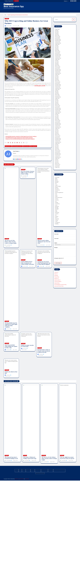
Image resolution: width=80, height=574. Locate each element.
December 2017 (58, 153)
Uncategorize (57, 222)
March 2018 (57, 149)
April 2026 (57, 34)
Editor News (21, 478)
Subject (55, 242)
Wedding (56, 223)
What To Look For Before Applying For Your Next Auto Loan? (43, 242)
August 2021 (57, 98)
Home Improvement (58, 197)
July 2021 (56, 99)
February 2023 (57, 82)
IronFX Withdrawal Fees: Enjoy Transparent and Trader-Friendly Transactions (19, 137)
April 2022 (57, 93)
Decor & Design (58, 186)
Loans (56, 205)
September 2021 (58, 97)
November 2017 (58, 154)
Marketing (57, 206)
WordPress (17, 478)
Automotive (57, 177)
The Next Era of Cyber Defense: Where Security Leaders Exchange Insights (11, 242)
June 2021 (57, 100)
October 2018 (57, 140)
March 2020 (57, 119)
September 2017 (58, 157)
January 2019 (57, 137)
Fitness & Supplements (59, 192)
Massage (56, 207)
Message (56, 247)
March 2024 (57, 65)
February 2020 (57, 120)
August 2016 (57, 167)
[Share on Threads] (24, 142)
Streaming (57, 218)
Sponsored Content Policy (58, 286)
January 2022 (57, 95)
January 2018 (57, 152)
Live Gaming (57, 203)
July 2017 (56, 159)
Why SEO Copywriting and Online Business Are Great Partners (18, 14)
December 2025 (58, 39)
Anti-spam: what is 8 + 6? (59, 258)
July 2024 (56, 60)
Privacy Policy (56, 276)
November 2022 (58, 85)
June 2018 (57, 145)
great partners (8, 146)
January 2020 (57, 122)
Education (57, 188)
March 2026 (57, 35)
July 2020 (56, 114)
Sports (56, 217)
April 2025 (57, 49)
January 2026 (57, 38)
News (56, 210)
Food (56, 193)
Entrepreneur (57, 189)
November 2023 (58, 70)
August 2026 (57, 29)
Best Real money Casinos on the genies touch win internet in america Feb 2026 (43, 351)
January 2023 (57, 83)
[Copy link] (26, 142)
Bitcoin (56, 179)
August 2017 (57, 158)
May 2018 (56, 147)
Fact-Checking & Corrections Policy (60, 284)
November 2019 (58, 124)
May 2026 (56, 33)
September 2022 (58, 88)
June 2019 (57, 130)
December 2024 (58, 54)
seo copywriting (33, 146)
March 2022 (57, 94)
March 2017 (57, 163)
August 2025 (57, 44)
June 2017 (57, 160)
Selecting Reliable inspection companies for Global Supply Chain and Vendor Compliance (21, 136)
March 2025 (57, 50)
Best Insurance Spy (14, 6)
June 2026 (57, 31)
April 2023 (57, 79)
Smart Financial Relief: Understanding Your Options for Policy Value (11, 346)
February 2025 (57, 51)
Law (56, 201)
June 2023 (57, 76)
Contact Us (56, 272)
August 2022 (57, 89)
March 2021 (57, 104)
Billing (56, 178)
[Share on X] (10, 142)
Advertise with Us (57, 279)
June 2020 (57, 115)
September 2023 (58, 73)
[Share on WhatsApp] (15, 142)
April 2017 (57, 162)
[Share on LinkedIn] (13, 142)
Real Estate (57, 212)
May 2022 (56, 92)
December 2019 (58, 123)
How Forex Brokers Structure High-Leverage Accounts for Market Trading (27, 172)
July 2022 (56, 90)
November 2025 (58, 40)
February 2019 (57, 135)
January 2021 (57, 107)
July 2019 (56, 129)
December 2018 (58, 138)
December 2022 (58, 84)
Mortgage (57, 208)
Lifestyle (56, 202)
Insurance (57, 200)
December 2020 (58, 108)
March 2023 (57, 80)
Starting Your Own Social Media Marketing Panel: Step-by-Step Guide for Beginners (20, 138)
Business (56, 182)
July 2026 (56, 30)
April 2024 (57, 64)
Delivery (56, 187)
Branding (56, 181)
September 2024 (58, 58)
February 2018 (57, 150)
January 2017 (57, 165)
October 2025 (57, 41)
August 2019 (57, 128)
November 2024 (58, 55)
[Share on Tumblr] (21, 142)
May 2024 (56, 63)
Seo (55, 215)
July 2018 (56, 144)
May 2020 (56, 117)
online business (26, 146)
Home (5, 14)
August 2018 (57, 143)
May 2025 (56, 48)
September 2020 (58, 112)
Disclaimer (56, 275)
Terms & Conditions (57, 281)
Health (56, 196)
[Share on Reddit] (19, 142)
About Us (56, 273)
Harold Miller (25, 175)
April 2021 (57, 103)
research (56, 213)
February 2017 (57, 164)
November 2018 (58, 139)
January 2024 (57, 68)
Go (73, 19)
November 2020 (58, 109)
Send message (58, 262)
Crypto (56, 184)
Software (56, 216)
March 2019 (57, 134)
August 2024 (57, 59)
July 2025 (56, 45)
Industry (56, 198)
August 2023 (57, 74)
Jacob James (8, 25)
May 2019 (56, 132)
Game (56, 194)
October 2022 (57, 86)
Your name (56, 234)
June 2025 (57, 46)
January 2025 (57, 53)
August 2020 (57, 113)
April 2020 (57, 118)
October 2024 (57, 56)
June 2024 (57, 61)
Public (56, 211)
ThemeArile (27, 478)
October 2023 (57, 71)
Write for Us (56, 278)
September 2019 (58, 127)
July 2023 (56, 75)
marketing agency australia (17, 146)
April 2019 (57, 133)
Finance (56, 191)
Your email (56, 238)
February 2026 (57, 36)
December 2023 (58, 69)
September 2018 (58, 142)
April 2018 (57, 148)
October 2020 (57, 110)
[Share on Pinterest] (17, 142)
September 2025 (58, 43)
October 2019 (57, 125)
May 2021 (56, 102)
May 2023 (56, 78)
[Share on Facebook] (8, 142)
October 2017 (57, 155)
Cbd (56, 183)
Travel (56, 221)
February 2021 (57, 105)
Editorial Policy (56, 283)
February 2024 (57, 66)
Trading (56, 220)
